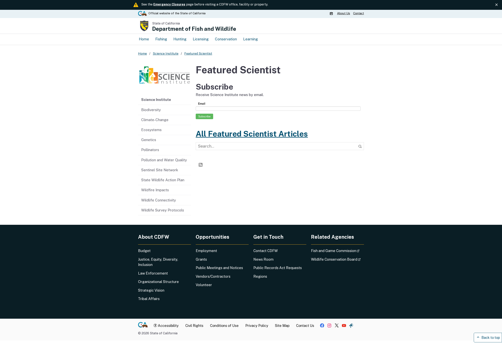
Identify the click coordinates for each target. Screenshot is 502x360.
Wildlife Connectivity (158, 200)
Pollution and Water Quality (164, 160)
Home (144, 39)
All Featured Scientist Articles (252, 133)
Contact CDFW (265, 251)
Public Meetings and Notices (219, 268)
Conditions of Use (224, 326)
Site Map (282, 326)
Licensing (201, 39)
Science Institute (156, 99)
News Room (263, 259)
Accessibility (168, 326)
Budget (144, 251)
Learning (250, 39)
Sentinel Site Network (159, 170)
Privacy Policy (256, 326)
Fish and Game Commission (337, 250)
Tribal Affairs (149, 299)
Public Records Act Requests (277, 268)
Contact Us (305, 326)
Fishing (161, 39)
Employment (206, 251)
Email (201, 103)
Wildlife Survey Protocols (162, 210)
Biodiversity (151, 110)
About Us (343, 13)
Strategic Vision (151, 290)
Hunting (179, 39)
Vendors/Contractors (213, 276)
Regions (260, 276)
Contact (358, 13)
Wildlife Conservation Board (337, 259)
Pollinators (150, 150)
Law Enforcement (153, 273)
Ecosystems (151, 130)
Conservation (226, 39)
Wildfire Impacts (155, 190)
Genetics (148, 140)
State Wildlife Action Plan (162, 180)
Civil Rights (194, 326)
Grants (201, 259)
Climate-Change (154, 120)
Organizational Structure (158, 282)
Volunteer (204, 285)
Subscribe (204, 116)
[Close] (496, 4)
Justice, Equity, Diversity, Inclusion (158, 262)
